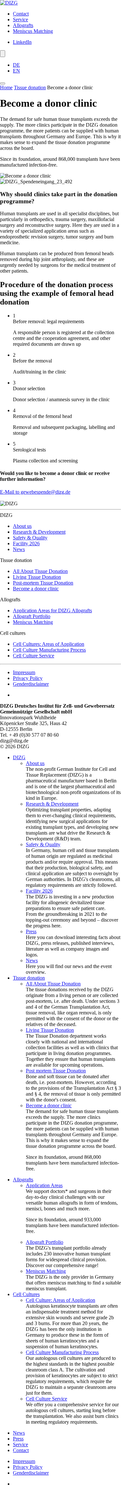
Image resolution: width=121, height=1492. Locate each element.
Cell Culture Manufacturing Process (49, 650)
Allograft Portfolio (31, 616)
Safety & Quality (30, 537)
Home (6, 87)
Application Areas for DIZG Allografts (52, 610)
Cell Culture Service (33, 655)
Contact (21, 13)
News (19, 549)
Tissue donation (30, 87)
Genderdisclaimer (31, 684)
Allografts (23, 25)
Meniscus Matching (33, 31)
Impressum (24, 672)
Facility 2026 (26, 543)
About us (22, 526)
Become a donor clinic (36, 588)
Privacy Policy (28, 678)
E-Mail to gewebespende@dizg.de (35, 492)
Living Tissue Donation (37, 577)
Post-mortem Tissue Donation (43, 583)
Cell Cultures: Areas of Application (48, 644)
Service (20, 19)
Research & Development (39, 532)
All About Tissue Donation (40, 571)
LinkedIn (22, 42)
